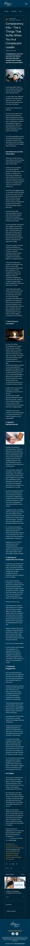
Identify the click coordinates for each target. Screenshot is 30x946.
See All (22, 874)
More (20, 11)
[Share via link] (16, 864)
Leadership (13, 11)
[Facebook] (13, 933)
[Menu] (26, 4)
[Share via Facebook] (6, 864)
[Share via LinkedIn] (13, 864)
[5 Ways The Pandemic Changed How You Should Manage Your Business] (15, 883)
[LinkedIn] (17, 933)
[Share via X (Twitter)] (9, 864)
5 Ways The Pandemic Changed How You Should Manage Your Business (13, 892)
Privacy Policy (7, 943)
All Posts (6, 11)
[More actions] (23, 19)
